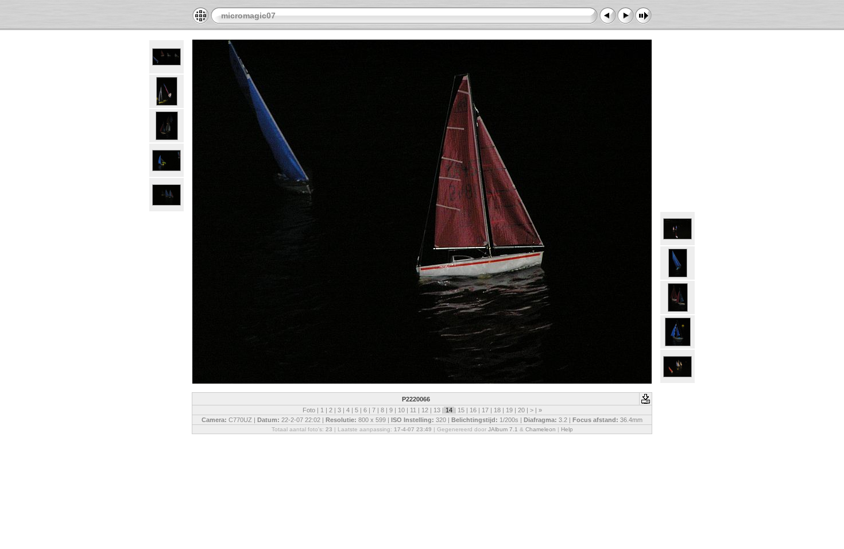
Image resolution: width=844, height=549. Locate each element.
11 (413, 410)
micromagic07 (248, 15)
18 (497, 410)
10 (401, 410)
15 (461, 410)
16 (473, 410)
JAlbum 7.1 (503, 429)
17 (485, 410)
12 (425, 410)
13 (437, 410)
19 (509, 410)
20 (521, 410)
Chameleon (540, 429)
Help (567, 429)
